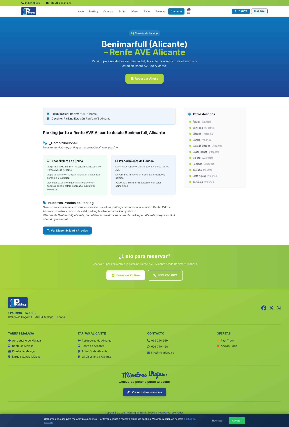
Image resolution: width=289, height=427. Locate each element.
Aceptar (237, 420)
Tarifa (122, 11)
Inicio (80, 11)
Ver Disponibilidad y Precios (69, 230)
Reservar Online (128, 275)
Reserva (160, 11)
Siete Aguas (205, 175)
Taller (147, 11)
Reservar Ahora (146, 78)
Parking (93, 11)
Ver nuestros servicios (146, 392)
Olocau (203, 157)
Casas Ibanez (207, 151)
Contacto (176, 11)
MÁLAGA (259, 11)
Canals (203, 139)
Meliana (203, 133)
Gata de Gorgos (207, 145)
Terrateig (204, 181)
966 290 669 (167, 275)
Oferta (134, 11)
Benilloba (204, 127)
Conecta (108, 11)
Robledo (204, 163)
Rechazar (218, 420)
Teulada (203, 169)
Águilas (202, 121)
